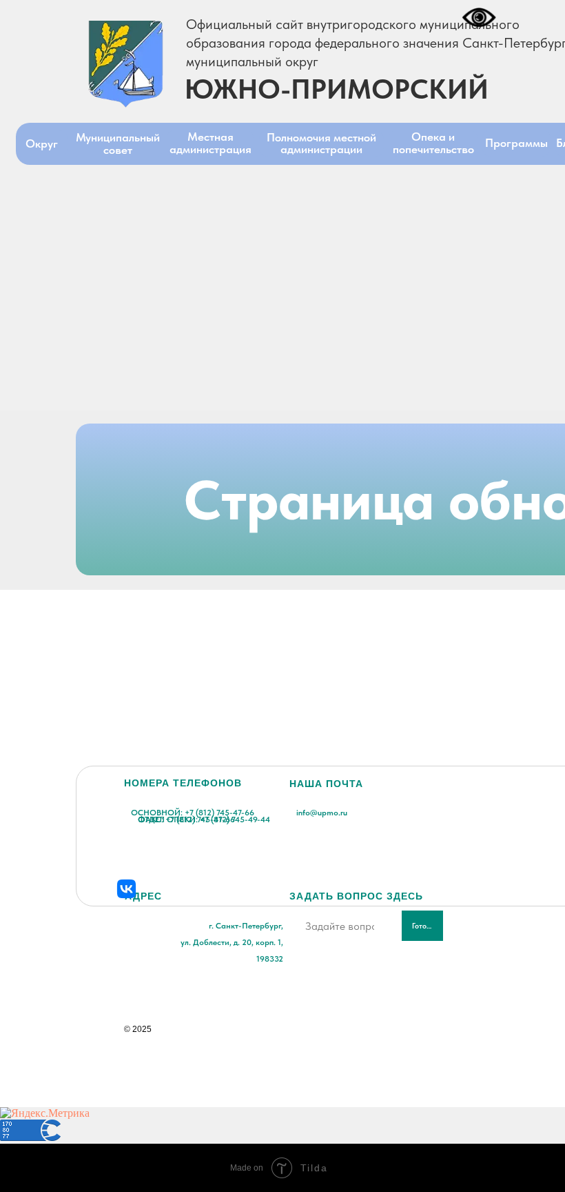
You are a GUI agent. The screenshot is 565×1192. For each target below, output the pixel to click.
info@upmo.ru (321, 812)
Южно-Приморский (337, 89)
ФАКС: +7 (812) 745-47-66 (186, 819)
